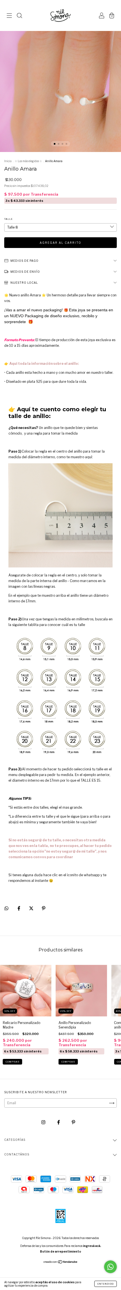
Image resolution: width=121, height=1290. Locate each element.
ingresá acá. (92, 1245)
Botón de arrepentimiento (60, 1251)
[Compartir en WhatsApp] (6, 908)
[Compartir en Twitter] (31, 908)
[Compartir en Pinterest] (43, 908)
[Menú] (9, 16)
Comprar (12, 1061)
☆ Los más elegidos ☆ (28, 161)
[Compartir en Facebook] (19, 908)
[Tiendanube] (60, 1262)
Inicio (8, 161)
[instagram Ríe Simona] (43, 1122)
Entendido (105, 1283)
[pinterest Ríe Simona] (73, 1122)
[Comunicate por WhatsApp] (110, 1266)
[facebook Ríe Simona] (58, 1122)
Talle (8, 219)
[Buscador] (19, 16)
